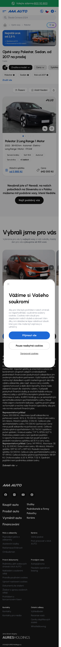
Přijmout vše (29, 335)
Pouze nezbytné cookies (29, 345)
